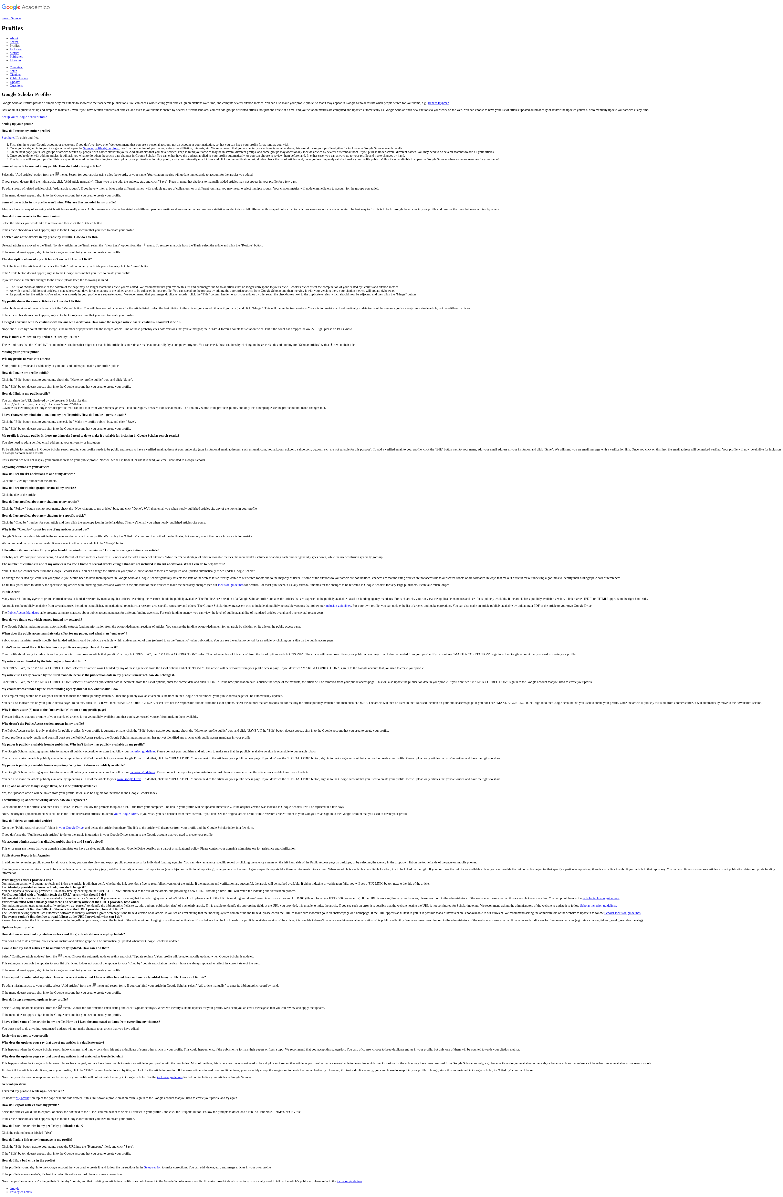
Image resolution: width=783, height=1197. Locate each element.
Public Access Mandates (23, 612)
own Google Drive (129, 779)
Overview (16, 67)
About (14, 38)
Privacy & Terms (21, 1192)
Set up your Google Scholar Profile (24, 117)
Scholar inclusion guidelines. (601, 898)
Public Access (19, 78)
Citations (15, 74)
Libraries (15, 60)
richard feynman (438, 103)
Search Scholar (11, 18)
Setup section (152, 1167)
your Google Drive (126, 813)
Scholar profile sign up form (101, 148)
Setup (13, 71)
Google (14, 1188)
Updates (15, 82)
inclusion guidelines (230, 585)
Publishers (16, 56)
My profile (22, 1098)
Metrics (14, 53)
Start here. (8, 137)
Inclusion (16, 49)
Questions (16, 85)
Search (14, 42)
